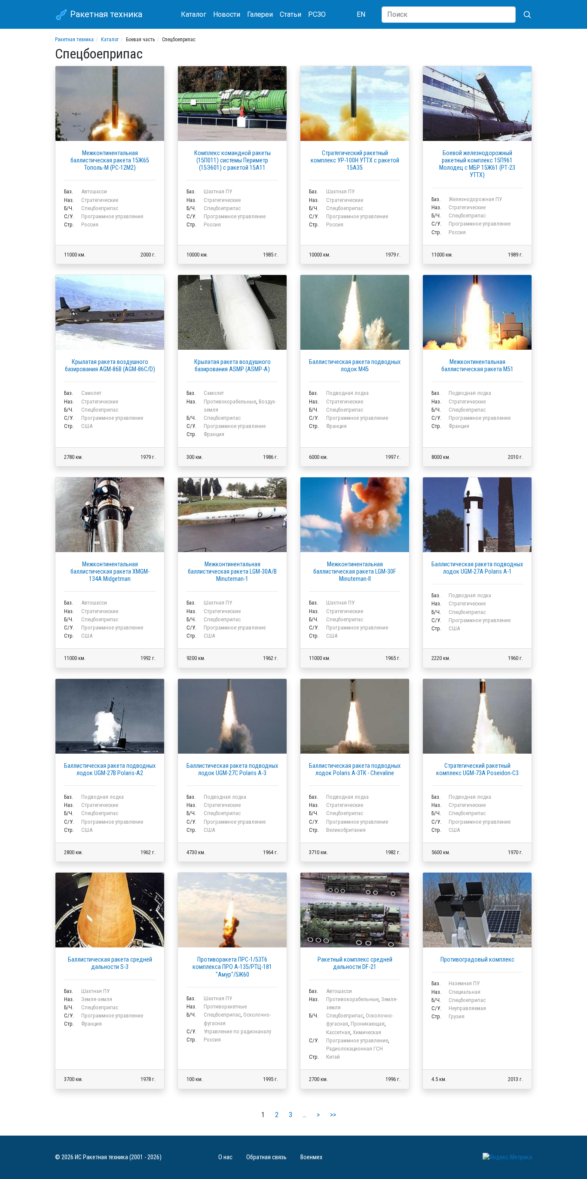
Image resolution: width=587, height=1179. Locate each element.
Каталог (193, 14)
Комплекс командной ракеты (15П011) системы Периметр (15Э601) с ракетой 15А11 (232, 161)
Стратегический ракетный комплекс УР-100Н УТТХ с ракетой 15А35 (355, 161)
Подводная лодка (347, 393)
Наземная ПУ (464, 983)
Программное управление (112, 216)
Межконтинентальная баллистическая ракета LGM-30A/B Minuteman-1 (232, 572)
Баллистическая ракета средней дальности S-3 (110, 963)
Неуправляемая (467, 1008)
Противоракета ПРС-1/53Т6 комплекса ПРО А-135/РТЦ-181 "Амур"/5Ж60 (232, 967)
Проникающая (368, 1023)
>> (333, 1115)
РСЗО (317, 14)
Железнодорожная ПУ (475, 199)
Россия (89, 224)
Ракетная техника (105, 14)
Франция (214, 434)
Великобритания (346, 830)
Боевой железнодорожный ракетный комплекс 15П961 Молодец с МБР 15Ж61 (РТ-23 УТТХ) (477, 164)
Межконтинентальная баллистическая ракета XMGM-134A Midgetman (110, 572)
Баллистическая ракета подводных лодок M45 (355, 365)
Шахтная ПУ (218, 191)
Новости (226, 14)
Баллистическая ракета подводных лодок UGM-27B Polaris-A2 (110, 769)
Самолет (91, 393)
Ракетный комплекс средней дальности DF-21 (355, 963)
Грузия (457, 1016)
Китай (333, 1057)
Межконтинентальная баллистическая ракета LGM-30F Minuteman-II (354, 572)
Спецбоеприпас (99, 208)
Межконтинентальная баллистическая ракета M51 (477, 365)
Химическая (367, 1032)
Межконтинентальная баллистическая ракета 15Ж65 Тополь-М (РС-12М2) (109, 161)
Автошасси (94, 191)
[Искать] (524, 14)
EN (361, 14)
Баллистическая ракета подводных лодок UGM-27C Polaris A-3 (232, 769)
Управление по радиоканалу (237, 1031)
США (86, 426)
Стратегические (99, 200)
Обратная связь (266, 1157)
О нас (225, 1157)
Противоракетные (225, 1006)
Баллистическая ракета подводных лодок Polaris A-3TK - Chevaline (355, 769)
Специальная (464, 992)
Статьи (290, 14)
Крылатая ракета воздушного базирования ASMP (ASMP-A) (232, 365)
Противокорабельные (230, 401)
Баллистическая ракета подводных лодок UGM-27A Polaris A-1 (477, 568)
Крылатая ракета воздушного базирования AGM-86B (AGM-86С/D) (110, 365)
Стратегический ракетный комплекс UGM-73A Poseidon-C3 (477, 769)
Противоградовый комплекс (477, 959)
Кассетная (338, 1032)
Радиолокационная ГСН (354, 1048)
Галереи (260, 14)
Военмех (311, 1157)
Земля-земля (96, 999)
